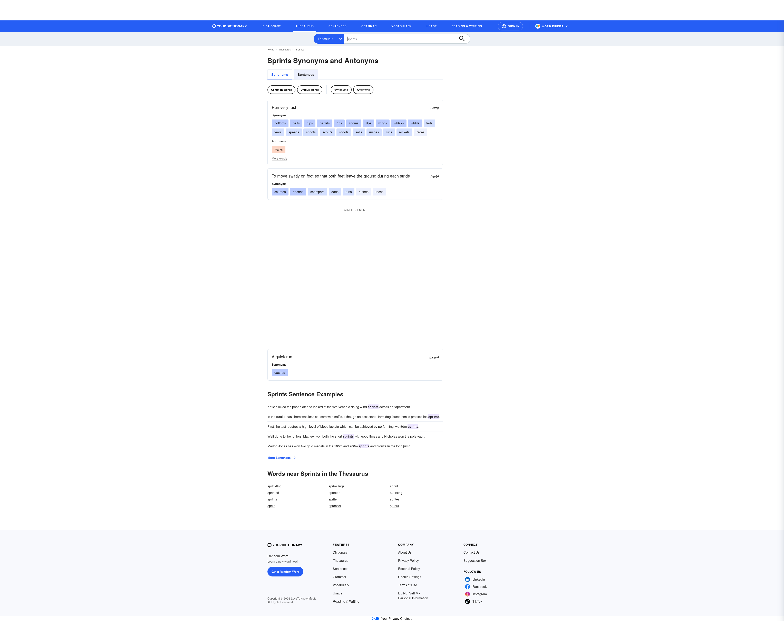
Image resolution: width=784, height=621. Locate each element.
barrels (325, 123)
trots (429, 123)
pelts (296, 123)
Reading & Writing (346, 601)
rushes (374, 132)
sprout (394, 505)
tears (278, 132)
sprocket (335, 505)
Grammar (339, 576)
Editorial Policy (409, 568)
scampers (317, 191)
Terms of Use (407, 585)
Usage (337, 593)
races (420, 132)
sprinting (396, 492)
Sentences (306, 74)
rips (339, 123)
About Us (405, 552)
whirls (415, 123)
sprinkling (274, 486)
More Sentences (279, 457)
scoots (344, 132)
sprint (394, 486)
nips (310, 123)
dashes (298, 191)
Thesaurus (325, 38)
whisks (399, 123)
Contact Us (471, 552)
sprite (333, 499)
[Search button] (464, 38)
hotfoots (280, 123)
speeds (293, 132)
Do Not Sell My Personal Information (413, 595)
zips (368, 123)
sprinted (273, 492)
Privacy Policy (408, 560)
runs (389, 132)
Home (270, 49)
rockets (404, 132)
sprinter (334, 492)
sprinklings (336, 486)
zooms (354, 123)
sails (358, 132)
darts (335, 191)
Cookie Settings (409, 576)
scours (327, 132)
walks (278, 149)
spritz (271, 505)
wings (382, 123)
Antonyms (363, 90)
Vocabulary (341, 585)
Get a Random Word (286, 572)
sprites (395, 499)
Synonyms (279, 74)
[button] (510, 26)
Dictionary (340, 552)
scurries (280, 191)
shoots (311, 132)
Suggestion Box (475, 560)
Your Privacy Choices (396, 618)
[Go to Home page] (229, 26)
